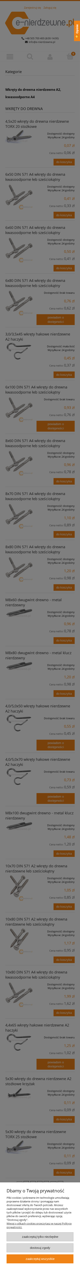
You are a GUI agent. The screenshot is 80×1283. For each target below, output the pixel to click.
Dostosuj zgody (40, 1247)
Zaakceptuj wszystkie (40, 1258)
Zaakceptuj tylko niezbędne (40, 1236)
